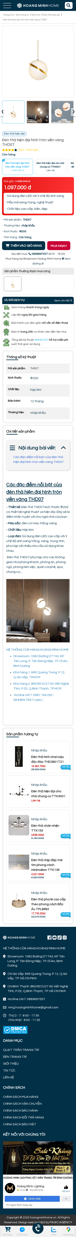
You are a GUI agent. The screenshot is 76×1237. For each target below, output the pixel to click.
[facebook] (38, 1174)
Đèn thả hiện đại (51, 15)
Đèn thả (36, 15)
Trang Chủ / (9, 15)
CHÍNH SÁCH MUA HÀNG (20, 1096)
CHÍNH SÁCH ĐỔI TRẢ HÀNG (23, 1117)
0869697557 (41, 339)
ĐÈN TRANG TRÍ (15, 1056)
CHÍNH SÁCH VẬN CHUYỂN (22, 1103)
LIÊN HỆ (8, 1077)
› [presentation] (73, 112)
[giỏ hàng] (7, 1229)
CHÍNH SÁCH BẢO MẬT (19, 1124)
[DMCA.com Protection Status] (15, 1030)
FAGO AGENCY (61, 1222)
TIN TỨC (9, 1070)
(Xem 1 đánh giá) (28, 150)
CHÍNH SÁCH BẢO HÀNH (20, 1110)
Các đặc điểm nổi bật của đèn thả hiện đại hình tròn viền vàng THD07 (38, 459)
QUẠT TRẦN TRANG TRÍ (21, 1049)
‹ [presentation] (2, 112)
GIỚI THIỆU (11, 1063)
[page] (49, 937)
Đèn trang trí (22, 15)
